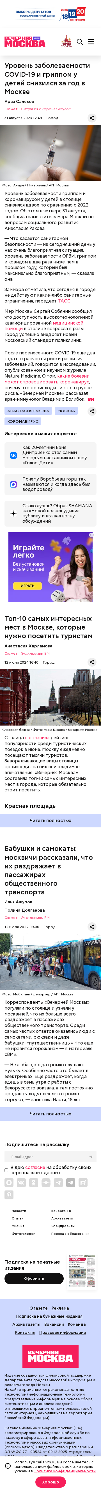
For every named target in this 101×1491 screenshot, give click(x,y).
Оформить (34, 1278)
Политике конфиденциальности (65, 1470)
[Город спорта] (66, 41)
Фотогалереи (23, 1233)
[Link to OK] (33, 1182)
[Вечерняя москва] (50, 1356)
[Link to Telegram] (58, 1182)
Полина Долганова (24, 910)
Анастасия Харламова (28, 646)
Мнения (18, 1226)
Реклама (60, 1308)
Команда (77, 1324)
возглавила (37, 738)
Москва (66, 410)
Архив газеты (62, 1218)
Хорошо (50, 1482)
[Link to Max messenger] (8, 1182)
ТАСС (64, 301)
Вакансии (54, 1324)
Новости (19, 1211)
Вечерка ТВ (61, 1211)
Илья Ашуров (18, 901)
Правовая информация (62, 1332)
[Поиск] (80, 42)
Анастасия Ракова (28, 410)
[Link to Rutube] (83, 1182)
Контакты (25, 1332)
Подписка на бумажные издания (49, 1316)
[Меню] (91, 42)
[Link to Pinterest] (8, 1194)
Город (52, 118)
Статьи (18, 1218)
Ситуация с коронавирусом (46, 109)
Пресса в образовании (70, 1233)
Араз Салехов (19, 101)
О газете (38, 1308)
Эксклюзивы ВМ (35, 654)
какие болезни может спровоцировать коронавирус (46, 379)
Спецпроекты (63, 1226)
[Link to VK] (21, 1182)
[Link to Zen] (46, 1182)
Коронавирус (22, 421)
